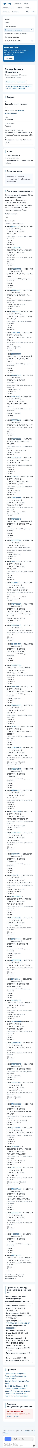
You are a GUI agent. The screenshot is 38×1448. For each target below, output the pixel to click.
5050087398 (16, 1000)
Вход (33, 11)
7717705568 (16, 1168)
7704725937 (16, 604)
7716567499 (16, 375)
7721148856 (15, 311)
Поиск (26, 3)
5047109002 (16, 705)
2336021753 (16, 811)
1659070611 (15, 396)
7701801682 (15, 583)
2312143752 (16, 476)
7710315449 (15, 290)
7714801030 (15, 790)
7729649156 (16, 769)
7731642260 (16, 748)
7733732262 (16, 918)
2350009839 (16, 354)
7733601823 (16, 420)
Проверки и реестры (12, 37)
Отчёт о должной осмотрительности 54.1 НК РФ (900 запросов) (18, 87)
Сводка (7, 19)
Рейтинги (6, 12)
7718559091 (15, 333)
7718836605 (16, 1043)
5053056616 (16, 625)
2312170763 (15, 939)
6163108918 (15, 1128)
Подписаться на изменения (15, 82)
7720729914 (16, 1213)
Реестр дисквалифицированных (16, 33)
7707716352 (16, 726)
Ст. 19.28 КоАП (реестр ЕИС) (16, 1386)
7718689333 (16, 498)
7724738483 (16, 833)
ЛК (27, 12)
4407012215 (16, 1234)
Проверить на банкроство (15, 1374)
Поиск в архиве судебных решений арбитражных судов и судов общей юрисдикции (17, 1390)
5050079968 (16, 665)
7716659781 (15, 854)
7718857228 (16, 1189)
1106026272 (16, 875)
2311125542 (15, 979)
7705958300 (16, 1146)
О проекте (17, 3)
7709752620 (16, 439)
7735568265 (16, 896)
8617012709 (15, 226)
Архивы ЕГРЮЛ (8, 8)
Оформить (9, 58)
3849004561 (16, 644)
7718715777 (15, 561)
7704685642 (16, 519)
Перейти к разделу (13, 1416)
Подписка (15, 12)
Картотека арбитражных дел (16, 1396)
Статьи (27, 8)
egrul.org (7, 4)
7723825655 (16, 1255)
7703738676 (16, 1064)
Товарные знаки (10, 26)
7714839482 (16, 1104)
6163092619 (16, 540)
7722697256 (16, 686)
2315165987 (16, 1083)
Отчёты (19, 8)
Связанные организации (18, 30)
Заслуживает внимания (18, 40)
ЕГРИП (7, 23)
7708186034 (16, 269)
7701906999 (16, 1021)
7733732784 (16, 960)
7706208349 (16, 248)
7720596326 (16, 458)
